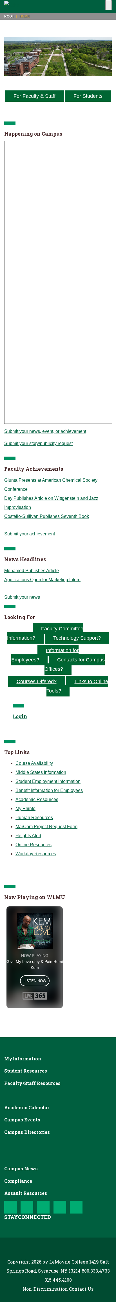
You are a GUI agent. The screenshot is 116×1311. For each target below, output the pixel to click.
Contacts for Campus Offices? (74, 664)
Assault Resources (25, 1193)
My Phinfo (25, 808)
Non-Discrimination (45, 1289)
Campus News (21, 1168)
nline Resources (35, 844)
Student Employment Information (48, 781)
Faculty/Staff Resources (32, 1083)
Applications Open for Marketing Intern (42, 579)
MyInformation (22, 1059)
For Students (87, 96)
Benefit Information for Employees (49, 790)
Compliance (18, 1181)
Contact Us (81, 1289)
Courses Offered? (37, 681)
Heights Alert (28, 835)
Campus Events (22, 1120)
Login (20, 716)
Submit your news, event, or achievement (45, 431)
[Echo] (11, 6)
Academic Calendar (26, 1107)
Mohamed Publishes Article (31, 570)
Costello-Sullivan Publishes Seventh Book (46, 516)
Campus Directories (27, 1132)
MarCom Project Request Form (46, 826)
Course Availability (34, 763)
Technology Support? (77, 638)
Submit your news (22, 597)
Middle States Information (40, 772)
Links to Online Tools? (77, 686)
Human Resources (34, 817)
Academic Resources (36, 799)
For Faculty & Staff (34, 96)
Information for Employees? (45, 655)
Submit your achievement (29, 533)
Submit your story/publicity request (38, 443)
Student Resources (25, 1071)
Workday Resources (35, 853)
